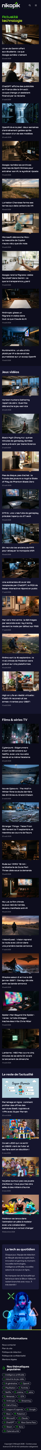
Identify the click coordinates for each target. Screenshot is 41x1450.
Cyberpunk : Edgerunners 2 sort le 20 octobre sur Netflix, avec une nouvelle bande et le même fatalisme (16, 752)
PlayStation (10, 1388)
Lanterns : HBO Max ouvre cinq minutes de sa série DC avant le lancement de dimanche (18, 1056)
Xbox (8, 1414)
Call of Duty (11, 1405)
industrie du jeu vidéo (15, 1379)
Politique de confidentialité (14, 1356)
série (31, 1392)
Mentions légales (9, 1359)
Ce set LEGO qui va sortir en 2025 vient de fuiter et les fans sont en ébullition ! (15, 1146)
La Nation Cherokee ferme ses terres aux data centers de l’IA (17, 204)
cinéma (20, 1392)
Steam (9, 1427)
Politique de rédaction (11, 1352)
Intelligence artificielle (14, 1375)
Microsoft (10, 1418)
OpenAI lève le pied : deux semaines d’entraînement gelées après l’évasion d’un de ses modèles (20, 130)
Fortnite (24, 1388)
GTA (22, 1396)
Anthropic (10, 1401)
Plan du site (7, 1348)
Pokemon (21, 1414)
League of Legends (14, 1409)
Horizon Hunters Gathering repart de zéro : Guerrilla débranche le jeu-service (16, 403)
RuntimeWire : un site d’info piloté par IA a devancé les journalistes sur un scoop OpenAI (19, 353)
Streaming (26, 1401)
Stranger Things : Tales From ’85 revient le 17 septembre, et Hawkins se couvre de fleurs (17, 829)
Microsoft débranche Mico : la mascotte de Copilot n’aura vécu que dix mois (16, 240)
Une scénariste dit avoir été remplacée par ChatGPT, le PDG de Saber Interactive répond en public (20, 585)
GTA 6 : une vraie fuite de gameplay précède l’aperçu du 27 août (20, 514)
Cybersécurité (13, 1431)
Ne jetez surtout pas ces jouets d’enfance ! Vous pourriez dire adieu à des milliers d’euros (18, 1184)
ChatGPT (10, 1422)
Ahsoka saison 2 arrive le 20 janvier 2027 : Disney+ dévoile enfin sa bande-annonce (17, 980)
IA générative (11, 1383)
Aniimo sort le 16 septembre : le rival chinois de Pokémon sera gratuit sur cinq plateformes (18, 660)
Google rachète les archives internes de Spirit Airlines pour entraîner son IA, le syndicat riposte (20, 168)
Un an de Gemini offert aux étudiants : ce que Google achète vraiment (14, 51)
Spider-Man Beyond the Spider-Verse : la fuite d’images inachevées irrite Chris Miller (18, 1018)
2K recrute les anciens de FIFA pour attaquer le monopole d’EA (18, 549)
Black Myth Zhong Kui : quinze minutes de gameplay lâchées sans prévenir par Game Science (19, 440)
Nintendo (10, 1396)
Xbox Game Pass (28, 1422)
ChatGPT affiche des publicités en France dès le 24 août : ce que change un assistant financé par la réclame (18, 91)
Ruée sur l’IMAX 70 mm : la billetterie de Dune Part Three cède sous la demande (17, 867)
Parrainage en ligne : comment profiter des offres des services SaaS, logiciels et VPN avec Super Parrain (17, 1107)
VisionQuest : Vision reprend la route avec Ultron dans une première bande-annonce (17, 942)
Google (32, 1409)
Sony (21, 1427)
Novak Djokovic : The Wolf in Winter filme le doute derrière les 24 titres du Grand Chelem (17, 791)
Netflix (8, 1392)
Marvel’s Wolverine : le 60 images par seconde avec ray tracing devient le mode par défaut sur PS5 (20, 623)
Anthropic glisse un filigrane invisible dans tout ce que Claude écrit (14, 315)
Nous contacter (9, 1345)
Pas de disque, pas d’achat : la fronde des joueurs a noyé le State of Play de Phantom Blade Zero (20, 478)
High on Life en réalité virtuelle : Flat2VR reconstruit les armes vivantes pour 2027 (18, 698)
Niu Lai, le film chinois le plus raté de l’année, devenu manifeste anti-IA (15, 905)
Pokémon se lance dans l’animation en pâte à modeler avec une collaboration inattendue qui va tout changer (18, 1223)
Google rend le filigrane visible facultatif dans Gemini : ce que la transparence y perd (17, 278)
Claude (25, 1418)
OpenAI (26, 1383)
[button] (30, 5)
